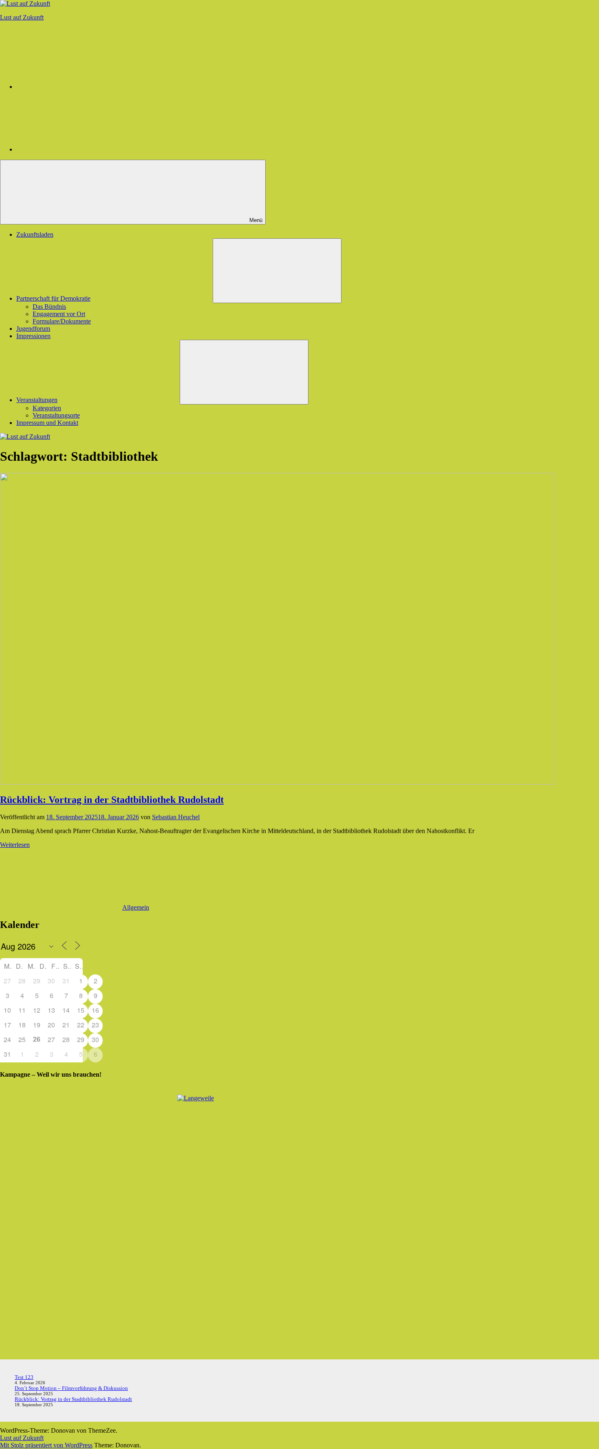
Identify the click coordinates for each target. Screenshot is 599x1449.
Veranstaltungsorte (56, 415)
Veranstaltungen (36, 399)
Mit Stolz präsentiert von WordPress (46, 1445)
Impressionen (33, 335)
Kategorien (47, 408)
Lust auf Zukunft (22, 17)
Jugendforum (33, 328)
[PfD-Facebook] (77, 149)
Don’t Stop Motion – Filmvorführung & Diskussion (71, 1388)
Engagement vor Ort (59, 313)
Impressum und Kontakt (47, 422)
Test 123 (24, 1377)
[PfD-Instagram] (77, 86)
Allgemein (135, 907)
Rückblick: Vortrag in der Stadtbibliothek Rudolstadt (112, 799)
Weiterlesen (15, 844)
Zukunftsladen (34, 234)
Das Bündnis (49, 306)
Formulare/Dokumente (62, 321)
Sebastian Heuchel (176, 817)
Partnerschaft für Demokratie (53, 298)
